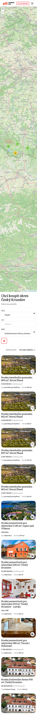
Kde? (3, 329)
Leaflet (25, 291)
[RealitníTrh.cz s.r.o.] (7, 3)
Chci (3, 311)
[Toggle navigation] (33, 3)
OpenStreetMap (32, 291)
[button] (27, 148)
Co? (2, 320)
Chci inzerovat (23, 3)
